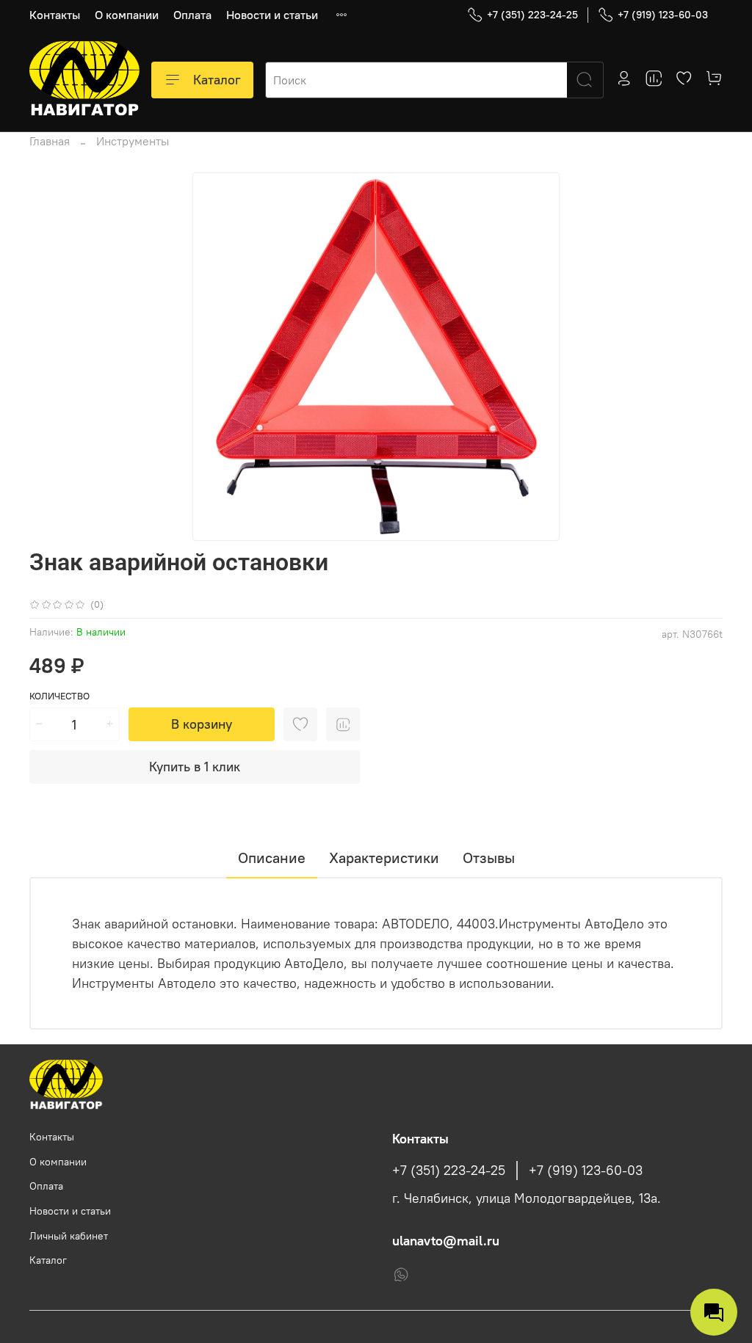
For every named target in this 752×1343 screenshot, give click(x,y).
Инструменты (132, 141)
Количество (59, 696)
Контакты (54, 14)
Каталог (217, 79)
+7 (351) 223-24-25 (532, 14)
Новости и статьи (272, 14)
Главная (49, 141)
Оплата (192, 14)
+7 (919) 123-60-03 (663, 14)
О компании (127, 14)
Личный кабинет (68, 1235)
